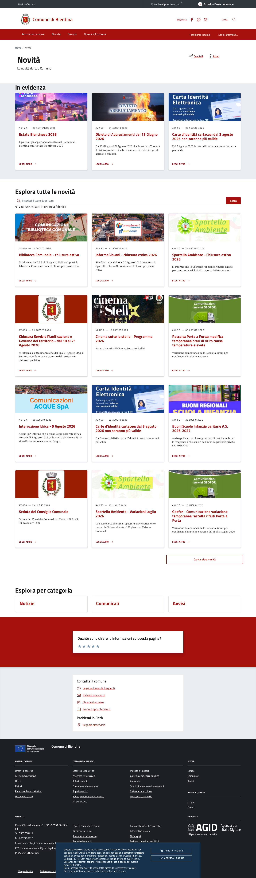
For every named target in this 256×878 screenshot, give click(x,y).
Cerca (233, 201)
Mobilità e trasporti (139, 771)
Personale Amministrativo (28, 791)
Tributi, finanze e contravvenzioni (147, 786)
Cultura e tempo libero (141, 791)
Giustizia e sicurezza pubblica (144, 776)
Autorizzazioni (80, 781)
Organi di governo (24, 771)
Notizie (191, 771)
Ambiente (135, 781)
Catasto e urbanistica (83, 771)
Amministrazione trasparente (145, 826)
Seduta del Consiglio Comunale (43, 511)
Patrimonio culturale (200, 34)
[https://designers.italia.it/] (214, 827)
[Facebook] (190, 19)
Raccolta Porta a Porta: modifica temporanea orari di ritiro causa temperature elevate (197, 341)
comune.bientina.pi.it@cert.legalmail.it (39, 848)
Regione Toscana (27, 4)
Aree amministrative (25, 776)
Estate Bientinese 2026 (38, 134)
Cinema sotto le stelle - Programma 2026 (124, 339)
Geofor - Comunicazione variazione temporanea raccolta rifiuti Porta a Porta (200, 516)
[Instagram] (204, 19)
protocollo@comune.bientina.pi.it (39, 843)
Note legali (135, 836)
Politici (18, 786)
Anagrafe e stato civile (84, 776)
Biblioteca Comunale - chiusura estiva (49, 255)
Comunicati (193, 776)
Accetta (174, 858)
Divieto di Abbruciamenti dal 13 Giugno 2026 (127, 136)
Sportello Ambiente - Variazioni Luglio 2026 (126, 514)
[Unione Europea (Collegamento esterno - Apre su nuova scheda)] (30, 749)
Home (18, 48)
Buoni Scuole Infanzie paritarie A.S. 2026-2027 (200, 428)
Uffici (18, 781)
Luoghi (191, 802)
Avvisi (191, 781)
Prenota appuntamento (165, 4)
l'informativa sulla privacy (113, 871)
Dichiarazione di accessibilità (144, 841)
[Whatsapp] (197, 19)
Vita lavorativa (80, 801)
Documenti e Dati (24, 796)
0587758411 (26, 833)
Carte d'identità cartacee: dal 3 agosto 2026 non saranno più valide (202, 136)
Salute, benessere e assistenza (88, 796)
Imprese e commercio (141, 796)
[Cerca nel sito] (234, 19)
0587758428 (26, 838)
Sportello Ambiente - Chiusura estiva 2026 (201, 257)
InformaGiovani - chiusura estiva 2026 (126, 255)
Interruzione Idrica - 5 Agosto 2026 (47, 426)
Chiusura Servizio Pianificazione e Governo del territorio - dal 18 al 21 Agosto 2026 (47, 341)
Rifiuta (174, 850)
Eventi (191, 807)
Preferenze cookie (126, 868)
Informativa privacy (140, 831)
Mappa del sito (25, 871)
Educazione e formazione (85, 786)
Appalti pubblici (80, 791)
